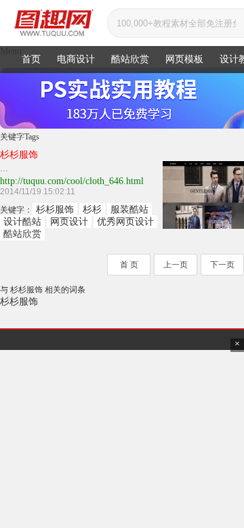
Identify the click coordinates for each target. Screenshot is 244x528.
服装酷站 (129, 209)
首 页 (129, 264)
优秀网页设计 (125, 222)
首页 (31, 59)
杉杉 (92, 209)
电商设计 (76, 59)
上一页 (175, 264)
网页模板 (184, 59)
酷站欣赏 (130, 59)
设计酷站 (22, 222)
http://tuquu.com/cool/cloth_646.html (72, 181)
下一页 (222, 264)
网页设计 (69, 222)
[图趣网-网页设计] (53, 23)
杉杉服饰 (55, 209)
